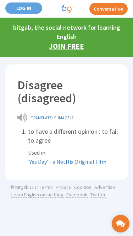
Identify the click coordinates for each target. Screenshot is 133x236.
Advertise (104, 187)
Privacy (63, 187)
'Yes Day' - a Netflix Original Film (67, 161)
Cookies (83, 187)
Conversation (108, 9)
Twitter (98, 194)
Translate (41, 117)
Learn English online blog (37, 194)
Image (64, 117)
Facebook (77, 194)
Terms (46, 187)
